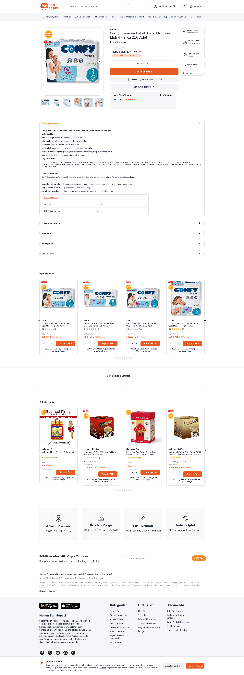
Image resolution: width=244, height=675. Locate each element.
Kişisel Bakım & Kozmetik (175, 17)
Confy (113, 29)
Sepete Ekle (144, 71)
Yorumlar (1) (48, 233)
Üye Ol (141, 611)
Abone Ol (199, 558)
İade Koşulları (49, 253)
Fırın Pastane (117, 17)
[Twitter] (50, 653)
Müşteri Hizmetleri (147, 619)
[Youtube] (58, 653)
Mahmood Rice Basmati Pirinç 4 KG (58, 452)
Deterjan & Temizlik (135, 17)
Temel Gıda (66, 17)
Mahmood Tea (132, 449)
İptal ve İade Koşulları (177, 630)
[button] (46, 61)
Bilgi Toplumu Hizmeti (149, 627)
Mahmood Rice (48, 449)
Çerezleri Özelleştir (173, 666)
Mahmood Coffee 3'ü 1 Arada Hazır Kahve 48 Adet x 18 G (100, 453)
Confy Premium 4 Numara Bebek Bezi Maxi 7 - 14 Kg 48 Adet (57, 324)
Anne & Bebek (154, 17)
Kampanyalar (52, 17)
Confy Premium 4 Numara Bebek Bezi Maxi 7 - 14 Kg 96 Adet (141, 324)
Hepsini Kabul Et (195, 666)
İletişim (141, 631)
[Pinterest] (73, 653)
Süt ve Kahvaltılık (83, 17)
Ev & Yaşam (196, 17)
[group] (73, 61)
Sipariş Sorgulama (147, 623)
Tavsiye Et (47, 243)
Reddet (102, 667)
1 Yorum (126, 42)
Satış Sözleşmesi (174, 611)
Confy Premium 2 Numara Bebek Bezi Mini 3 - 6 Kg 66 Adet (184, 324)
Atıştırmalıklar (101, 17)
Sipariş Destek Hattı (193, 73)
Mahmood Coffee (91, 449)
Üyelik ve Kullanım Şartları (175, 616)
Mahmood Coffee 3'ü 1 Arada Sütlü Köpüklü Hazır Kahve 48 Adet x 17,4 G (185, 453)
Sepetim (142, 615)
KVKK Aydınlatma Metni (178, 622)
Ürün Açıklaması (142, 86)
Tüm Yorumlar (166, 95)
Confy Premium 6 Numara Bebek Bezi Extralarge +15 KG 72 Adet (99, 324)
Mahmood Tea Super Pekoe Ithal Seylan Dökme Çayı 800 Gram (141, 453)
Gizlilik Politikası (173, 626)
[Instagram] (65, 653)
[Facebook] (42, 653)
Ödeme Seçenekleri (52, 223)
